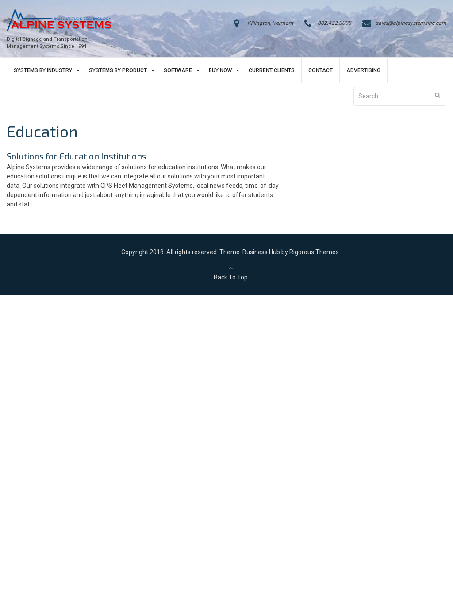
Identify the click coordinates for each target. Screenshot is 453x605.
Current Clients (272, 70)
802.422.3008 (334, 23)
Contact (320, 70)
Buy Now (220, 70)
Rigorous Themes (314, 252)
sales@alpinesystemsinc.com (411, 23)
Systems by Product (118, 70)
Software (178, 70)
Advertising (363, 70)
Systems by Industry (43, 70)
